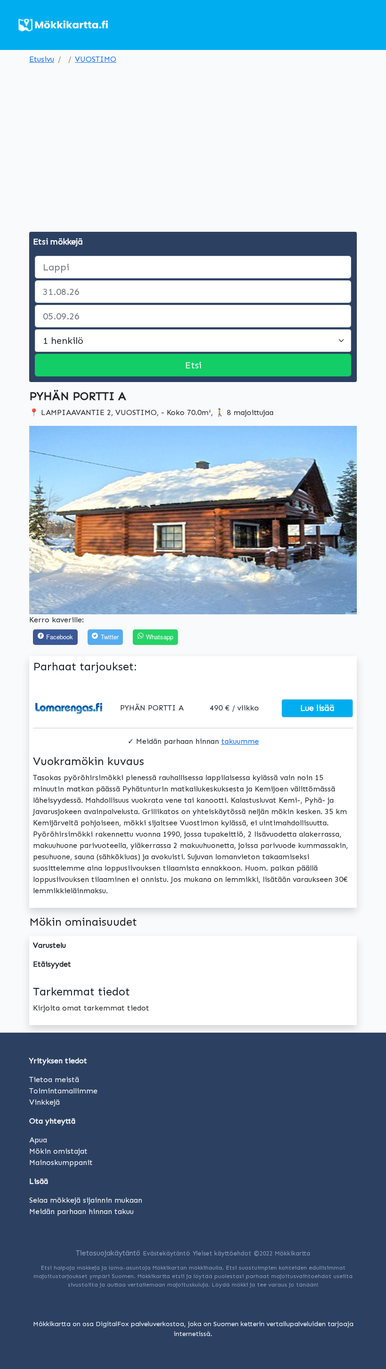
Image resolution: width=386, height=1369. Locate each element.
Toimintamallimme (63, 1090)
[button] (53, 520)
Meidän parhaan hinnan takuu (81, 1211)
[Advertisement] (193, 138)
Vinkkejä (44, 1102)
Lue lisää (317, 708)
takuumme (240, 741)
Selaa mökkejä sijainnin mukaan (85, 1200)
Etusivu (41, 59)
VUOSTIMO (95, 59)
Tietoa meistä (54, 1079)
